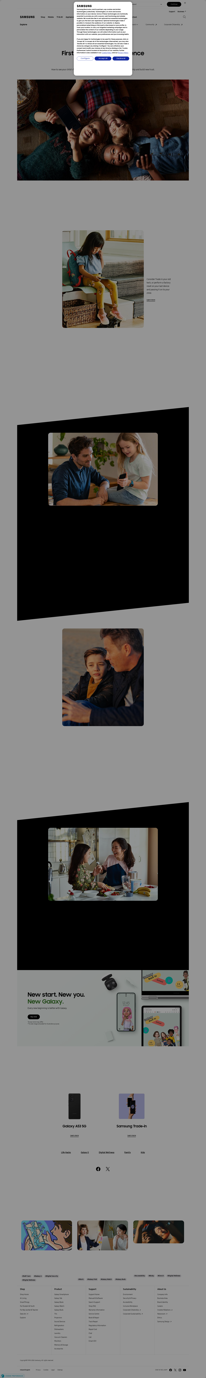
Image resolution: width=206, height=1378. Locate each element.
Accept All (103, 58)
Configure (85, 58)
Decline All (121, 58)
